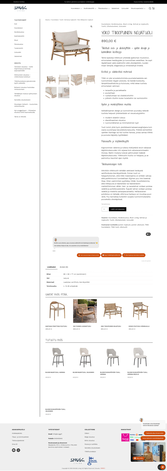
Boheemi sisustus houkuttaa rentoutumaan (24, 88)
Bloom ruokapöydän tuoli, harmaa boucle (137, 373)
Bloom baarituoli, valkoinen (83, 372)
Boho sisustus (90, 440)
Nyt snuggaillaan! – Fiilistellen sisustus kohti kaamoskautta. (25, 111)
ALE (15, 24)
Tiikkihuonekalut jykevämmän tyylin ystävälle (25, 82)
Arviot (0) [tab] (64, 267)
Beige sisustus (90, 437)
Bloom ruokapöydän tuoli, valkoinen (55, 410)
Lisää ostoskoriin (118, 209)
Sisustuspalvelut (137, 8)
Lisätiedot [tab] (51, 267)
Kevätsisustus (19, 32)
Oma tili (14, 444)
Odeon (87, 433)
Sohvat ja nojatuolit (70, 20)
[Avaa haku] (150, 8)
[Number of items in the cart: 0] (153, 8)
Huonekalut (75, 8)
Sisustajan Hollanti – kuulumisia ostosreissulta (25, 105)
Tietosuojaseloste (18, 440)
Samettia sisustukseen (22, 100)
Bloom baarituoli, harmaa (55, 372)
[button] (91, 26)
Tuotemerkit (18, 48)
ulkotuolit (123, 227)
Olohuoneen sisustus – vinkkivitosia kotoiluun (22, 76)
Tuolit (61, 20)
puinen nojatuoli (124, 225)
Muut (16, 40)
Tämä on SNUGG (20, 117)
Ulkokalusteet (112, 26)
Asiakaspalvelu (17, 433)
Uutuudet (17, 52)
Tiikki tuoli (115, 227)
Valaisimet (18, 56)
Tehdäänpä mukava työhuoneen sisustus (25, 94)
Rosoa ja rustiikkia (91, 444)
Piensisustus (103, 8)
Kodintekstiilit (89, 8)
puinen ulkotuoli (137, 225)
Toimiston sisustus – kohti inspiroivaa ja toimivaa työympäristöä (23, 69)
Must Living (127, 24)
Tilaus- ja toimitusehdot (20, 437)
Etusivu (47, 20)
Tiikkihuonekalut (90, 451)
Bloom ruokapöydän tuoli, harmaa (110, 373)
